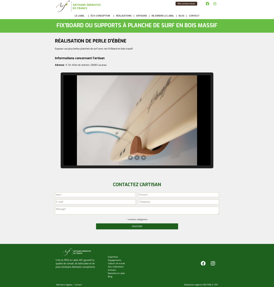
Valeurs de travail (116, 263)
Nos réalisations (116, 266)
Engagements (114, 260)
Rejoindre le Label (163, 15)
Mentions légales (64, 284)
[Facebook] (207, 3)
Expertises (113, 256)
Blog (181, 15)
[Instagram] (214, 3)
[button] (130, 157)
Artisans (141, 15)
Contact (194, 15)
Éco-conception (100, 15)
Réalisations (124, 15)
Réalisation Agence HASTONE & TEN (201, 284)
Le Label (80, 15)
